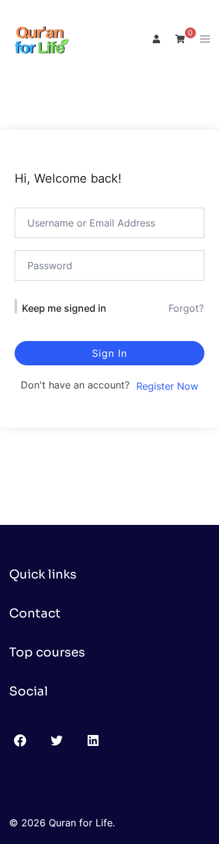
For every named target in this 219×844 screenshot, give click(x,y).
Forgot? (186, 308)
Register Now (167, 386)
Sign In (109, 353)
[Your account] (155, 39)
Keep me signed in (64, 308)
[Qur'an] (39, 38)
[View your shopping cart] (180, 38)
